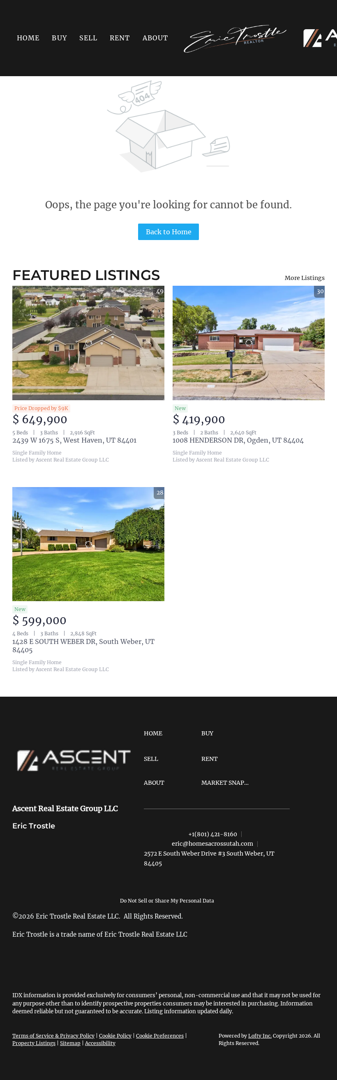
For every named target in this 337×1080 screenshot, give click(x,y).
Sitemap (70, 1043)
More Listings (305, 278)
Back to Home (169, 232)
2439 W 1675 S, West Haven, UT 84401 (74, 440)
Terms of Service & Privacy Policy (53, 1036)
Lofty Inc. (260, 1036)
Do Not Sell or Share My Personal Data (167, 901)
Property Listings (33, 1043)
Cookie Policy (115, 1036)
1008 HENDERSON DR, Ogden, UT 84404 (238, 440)
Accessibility (100, 1043)
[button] (59, 37)
